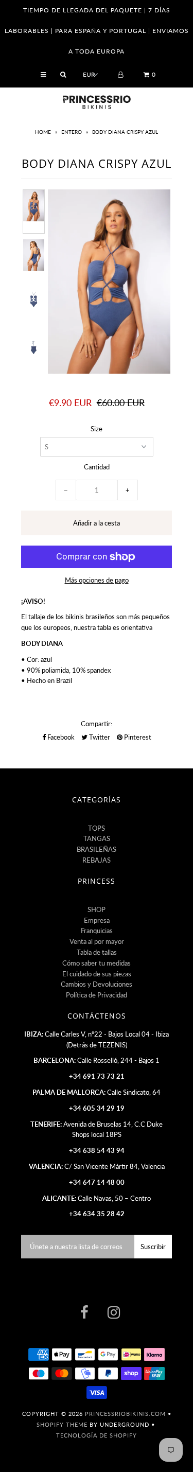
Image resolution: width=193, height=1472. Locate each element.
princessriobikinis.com (125, 1413)
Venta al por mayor (96, 941)
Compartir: (96, 724)
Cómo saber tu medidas (96, 963)
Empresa (97, 920)
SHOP (96, 909)
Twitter (98, 737)
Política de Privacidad (96, 995)
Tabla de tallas (97, 952)
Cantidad (97, 467)
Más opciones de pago (97, 580)
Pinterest (136, 737)
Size (96, 429)
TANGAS (96, 838)
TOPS (96, 828)
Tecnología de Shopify (96, 1435)
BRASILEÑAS (96, 849)
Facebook (60, 737)
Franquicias (97, 930)
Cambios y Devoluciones (96, 984)
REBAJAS (96, 860)
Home (43, 132)
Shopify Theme (62, 1424)
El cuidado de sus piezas (96, 974)
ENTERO (71, 132)
